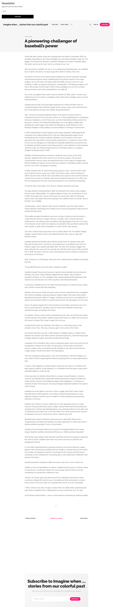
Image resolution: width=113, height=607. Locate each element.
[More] (71, 24)
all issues (56, 518)
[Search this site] (90, 24)
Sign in (96, 24)
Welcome (55, 24)
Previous (30, 518)
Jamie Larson (56, 599)
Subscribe (18, 16)
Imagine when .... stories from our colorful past (25, 25)
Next (83, 518)
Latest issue (64, 24)
